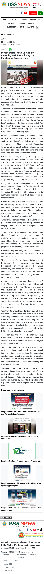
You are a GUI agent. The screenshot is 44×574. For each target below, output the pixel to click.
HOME (5, 19)
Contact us (8, 571)
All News (30, 27)
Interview (21, 23)
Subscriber (11, 27)
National (6, 555)
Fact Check (9, 35)
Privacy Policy (9, 567)
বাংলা (40, 13)
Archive (33, 13)
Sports (31, 23)
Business (23, 19)
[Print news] (10, 49)
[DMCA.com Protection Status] (6, 517)
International (35, 19)
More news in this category (13, 390)
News (12, 19)
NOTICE (21, 27)
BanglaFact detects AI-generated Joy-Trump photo (21, 461)
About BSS (8, 564)
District (11, 23)
